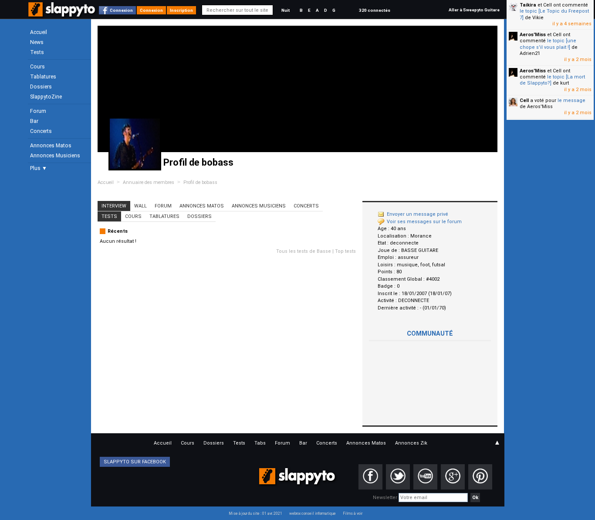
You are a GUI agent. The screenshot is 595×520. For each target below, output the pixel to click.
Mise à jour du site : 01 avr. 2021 (255, 513)
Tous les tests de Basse (303, 251)
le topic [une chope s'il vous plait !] (548, 44)
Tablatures (43, 77)
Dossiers (41, 87)
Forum (38, 111)
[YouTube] (425, 476)
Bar (34, 121)
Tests (37, 52)
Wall (140, 206)
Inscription (181, 10)
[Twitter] (398, 476)
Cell (524, 100)
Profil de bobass (200, 182)
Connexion (121, 10)
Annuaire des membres (148, 182)
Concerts (41, 131)
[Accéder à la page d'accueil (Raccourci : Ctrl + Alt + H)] (62, 14)
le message (571, 100)
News (37, 42)
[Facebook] (370, 476)
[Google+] (453, 476)
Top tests (345, 251)
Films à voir (352, 513)
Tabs (260, 443)
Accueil (38, 32)
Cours (37, 67)
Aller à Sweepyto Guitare (474, 9)
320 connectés (374, 10)
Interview (113, 206)
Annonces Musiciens (55, 156)
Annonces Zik (411, 443)
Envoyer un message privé (417, 214)
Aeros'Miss (533, 34)
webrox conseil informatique (312, 513)
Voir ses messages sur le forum (424, 221)
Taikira (528, 5)
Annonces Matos (50, 146)
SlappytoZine (46, 97)
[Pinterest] (480, 476)
